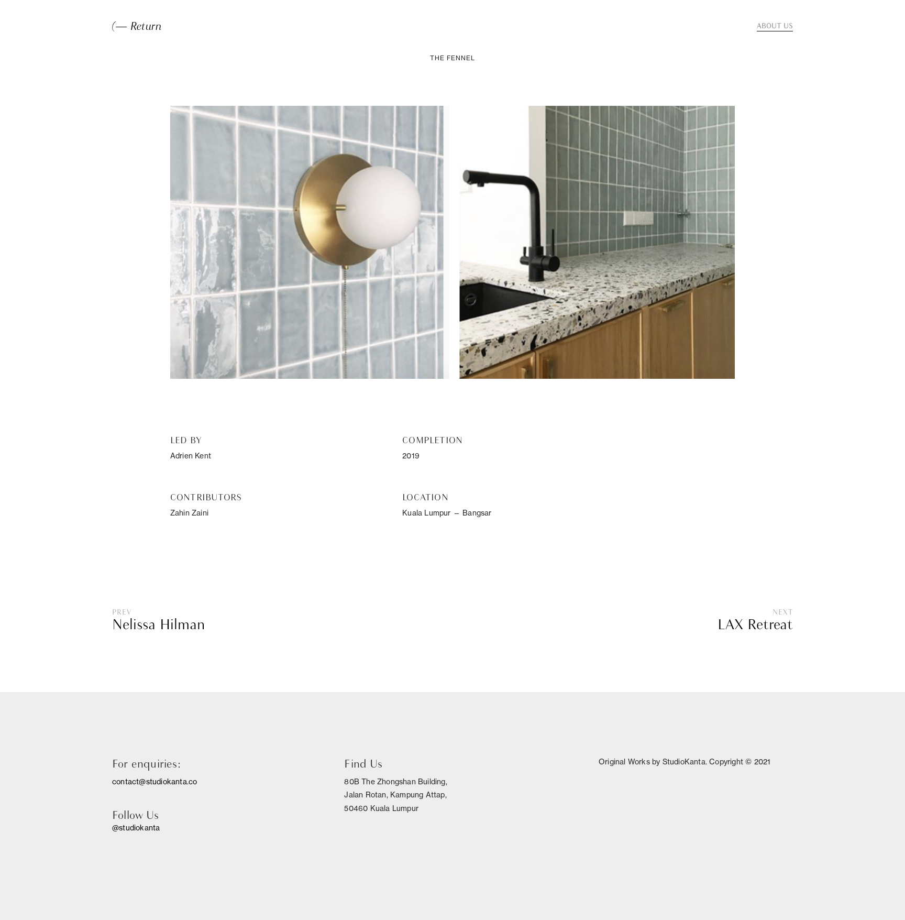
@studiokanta (136, 827)
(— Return (137, 26)
